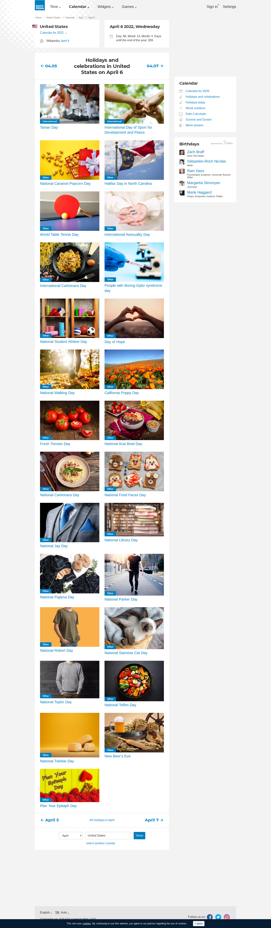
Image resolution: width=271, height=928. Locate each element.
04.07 (153, 65)
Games (128, 7)
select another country (100, 843)
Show (139, 835)
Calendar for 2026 (197, 91)
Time (54, 7)
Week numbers (195, 108)
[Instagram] (227, 917)
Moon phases (194, 125)
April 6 (65, 40)
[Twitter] (218, 917)
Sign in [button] (212, 7)
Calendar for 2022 (52, 32)
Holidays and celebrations (203, 96)
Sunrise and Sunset (198, 119)
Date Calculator (196, 113)
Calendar (77, 6)
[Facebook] (210, 917)
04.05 (51, 65)
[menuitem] (54, 6)
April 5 (52, 820)
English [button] (45, 912)
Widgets (104, 7)
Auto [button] (64, 912)
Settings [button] (229, 7)
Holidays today (195, 102)
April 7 (152, 820)
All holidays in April (101, 820)
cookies (87, 923)
